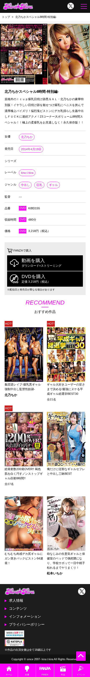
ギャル (53, 185)
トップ (6, 17)
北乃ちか (27, 137)
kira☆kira (27, 172)
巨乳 (39, 185)
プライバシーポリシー (27, 624)
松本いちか (55, 573)
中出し (25, 185)
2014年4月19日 (31, 149)
